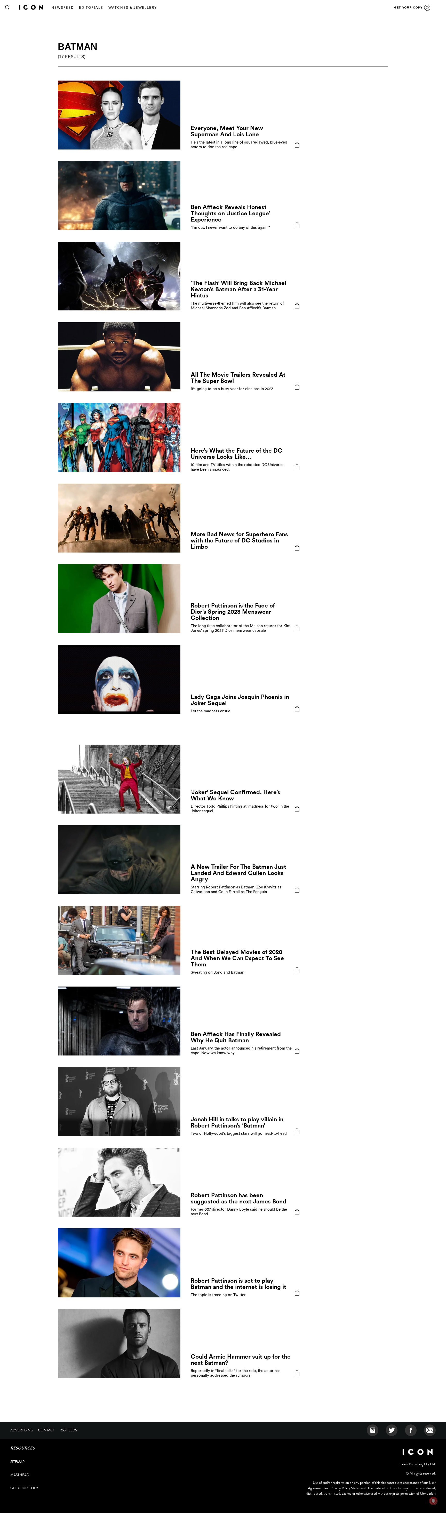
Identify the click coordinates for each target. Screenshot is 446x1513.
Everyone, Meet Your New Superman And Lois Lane (227, 131)
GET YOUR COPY (408, 7)
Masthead (19, 1474)
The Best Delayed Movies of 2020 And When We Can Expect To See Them (237, 958)
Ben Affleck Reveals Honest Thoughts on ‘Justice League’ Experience (230, 213)
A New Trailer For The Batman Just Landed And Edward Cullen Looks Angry (238, 873)
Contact (46, 1430)
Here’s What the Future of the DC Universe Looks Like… (236, 454)
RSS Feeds (68, 1430)
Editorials (91, 7)
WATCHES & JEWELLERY (132, 7)
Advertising (21, 1430)
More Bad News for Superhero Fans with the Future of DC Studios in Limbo (239, 540)
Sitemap (17, 1461)
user (427, 8)
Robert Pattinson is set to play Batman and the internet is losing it (238, 1284)
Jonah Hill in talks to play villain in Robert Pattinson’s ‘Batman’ (237, 1122)
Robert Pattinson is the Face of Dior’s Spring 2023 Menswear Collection (233, 612)
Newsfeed (62, 7)
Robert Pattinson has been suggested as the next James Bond (238, 1198)
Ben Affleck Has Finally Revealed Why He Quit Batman (236, 1037)
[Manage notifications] (433, 1501)
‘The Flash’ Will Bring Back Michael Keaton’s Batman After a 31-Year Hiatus (238, 289)
